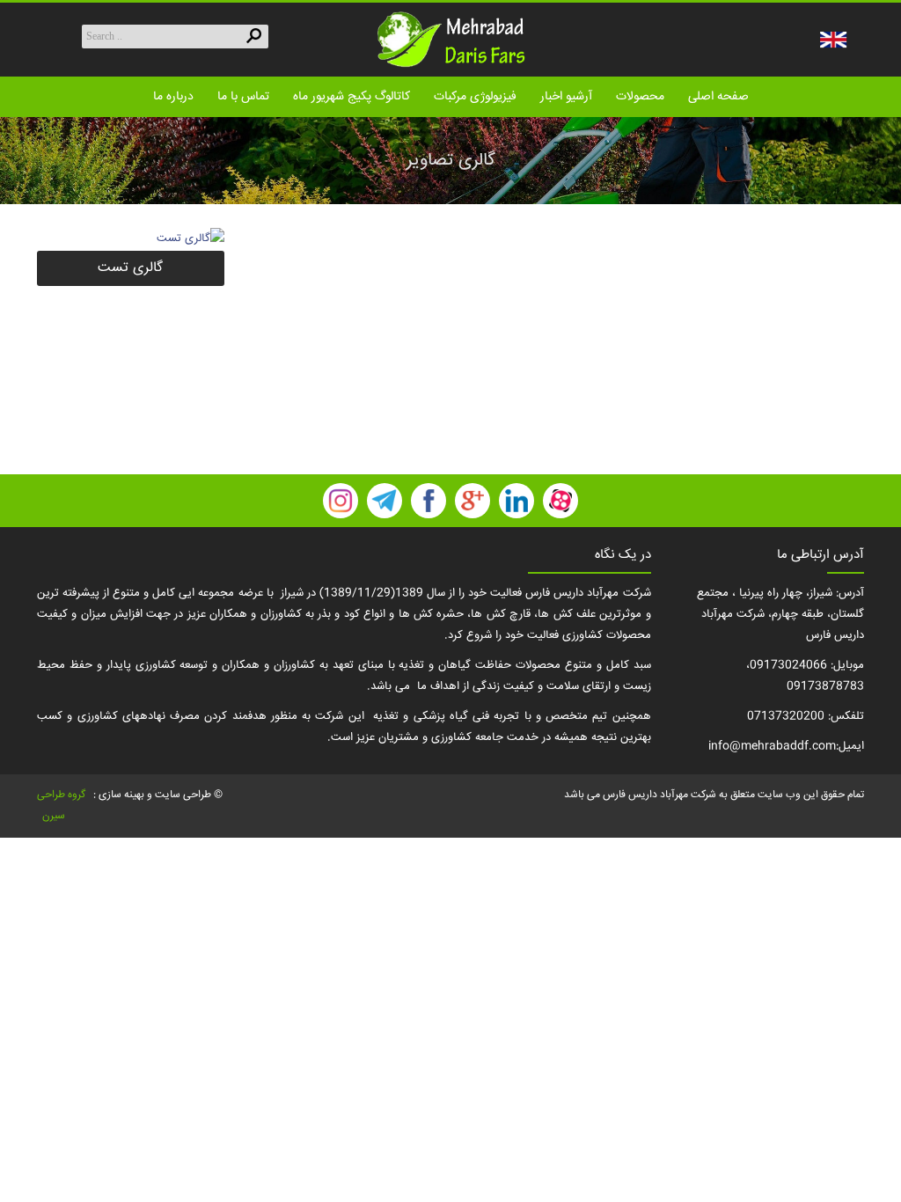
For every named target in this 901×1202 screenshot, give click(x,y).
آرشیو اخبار (566, 96)
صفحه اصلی (718, 96)
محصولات (640, 96)
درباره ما (173, 96)
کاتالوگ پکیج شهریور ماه (351, 96)
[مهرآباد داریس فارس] (450, 40)
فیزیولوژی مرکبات (475, 96)
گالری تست (130, 268)
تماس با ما (243, 96)
